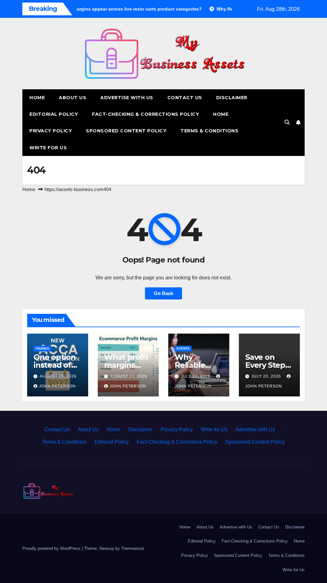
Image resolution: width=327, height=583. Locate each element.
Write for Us (48, 148)
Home (37, 97)
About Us (72, 97)
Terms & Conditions (209, 131)
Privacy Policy (50, 131)
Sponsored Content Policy (126, 131)
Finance (42, 348)
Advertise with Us (126, 97)
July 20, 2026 (266, 376)
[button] (287, 122)
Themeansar (132, 548)
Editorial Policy (53, 114)
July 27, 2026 (196, 376)
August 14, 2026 (128, 376)
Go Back (163, 293)
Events (183, 348)
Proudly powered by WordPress (52, 548)
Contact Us (184, 97)
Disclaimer (231, 97)
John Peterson (57, 386)
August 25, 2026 (58, 376)
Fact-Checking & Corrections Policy (145, 114)
